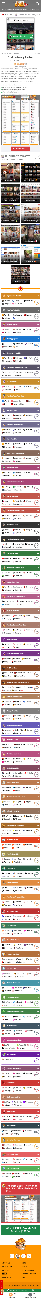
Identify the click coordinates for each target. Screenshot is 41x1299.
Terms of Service (29, 1274)
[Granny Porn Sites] (37, 157)
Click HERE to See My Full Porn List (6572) (21, 1230)
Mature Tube (19, 282)
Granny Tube (9, 180)
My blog (23, 1256)
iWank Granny (9, 200)
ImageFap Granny (9, 261)
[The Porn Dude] (20, 4)
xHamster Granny (30, 221)
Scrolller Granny (29, 241)
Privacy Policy (28, 1270)
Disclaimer (36, 54)
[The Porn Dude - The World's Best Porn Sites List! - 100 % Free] (20, 1209)
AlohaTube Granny (9, 221)
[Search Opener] (37, 4)
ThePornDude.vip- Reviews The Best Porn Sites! (24, 1285)
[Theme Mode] (29, 1256)
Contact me (7, 1266)
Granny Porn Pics (9, 241)
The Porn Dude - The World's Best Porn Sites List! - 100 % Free (21, 1188)
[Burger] (3, 4)
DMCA (24, 1266)
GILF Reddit (30, 261)
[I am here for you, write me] (12, 1256)
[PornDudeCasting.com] (17, 1256)
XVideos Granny (29, 200)
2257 (24, 1263)
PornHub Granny (29, 180)
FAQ (23, 1277)
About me (6, 1263)
